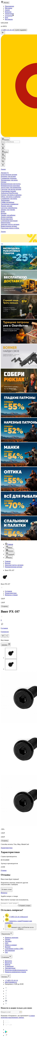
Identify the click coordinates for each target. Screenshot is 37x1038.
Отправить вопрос (25, 905)
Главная (10, 544)
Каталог (6, 139)
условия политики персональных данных (18, 1016)
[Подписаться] (21, 1012)
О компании (5, 957)
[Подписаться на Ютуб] (6, 1001)
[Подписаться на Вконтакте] (6, 988)
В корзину (5, 606)
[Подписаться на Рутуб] (6, 1004)
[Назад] (3, 32)
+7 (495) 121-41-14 (7, 30)
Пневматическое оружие (13, 567)
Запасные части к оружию (14, 565)
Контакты (4, 977)
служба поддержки (20, 30)
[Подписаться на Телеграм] (6, 991)
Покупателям (6, 934)
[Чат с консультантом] (3, 161)
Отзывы (3, 870)
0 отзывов (8, 591)
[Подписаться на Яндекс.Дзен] (6, 994)
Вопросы (4, 893)
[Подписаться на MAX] (6, 998)
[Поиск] (3, 144)
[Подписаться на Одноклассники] (6, 996)
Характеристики (11, 593)
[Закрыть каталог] (3, 165)
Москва (6, 2)
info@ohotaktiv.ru (11, 982)
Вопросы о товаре (11, 595)
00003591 (4, 645)
